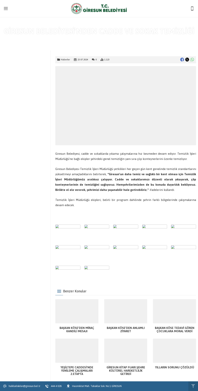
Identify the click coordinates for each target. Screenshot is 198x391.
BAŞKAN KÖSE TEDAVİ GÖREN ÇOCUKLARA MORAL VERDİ (174, 329)
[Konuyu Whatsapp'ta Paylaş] (192, 59)
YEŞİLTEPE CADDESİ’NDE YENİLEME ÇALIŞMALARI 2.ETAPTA (77, 371)
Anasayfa (92, 39)
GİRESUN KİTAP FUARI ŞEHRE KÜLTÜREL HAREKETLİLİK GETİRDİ (126, 371)
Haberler (106, 39)
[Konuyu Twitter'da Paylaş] (187, 59)
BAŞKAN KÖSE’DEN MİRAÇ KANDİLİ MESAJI (77, 329)
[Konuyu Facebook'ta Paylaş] (182, 59)
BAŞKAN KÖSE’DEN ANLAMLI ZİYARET (126, 329)
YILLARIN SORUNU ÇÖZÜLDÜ (174, 367)
